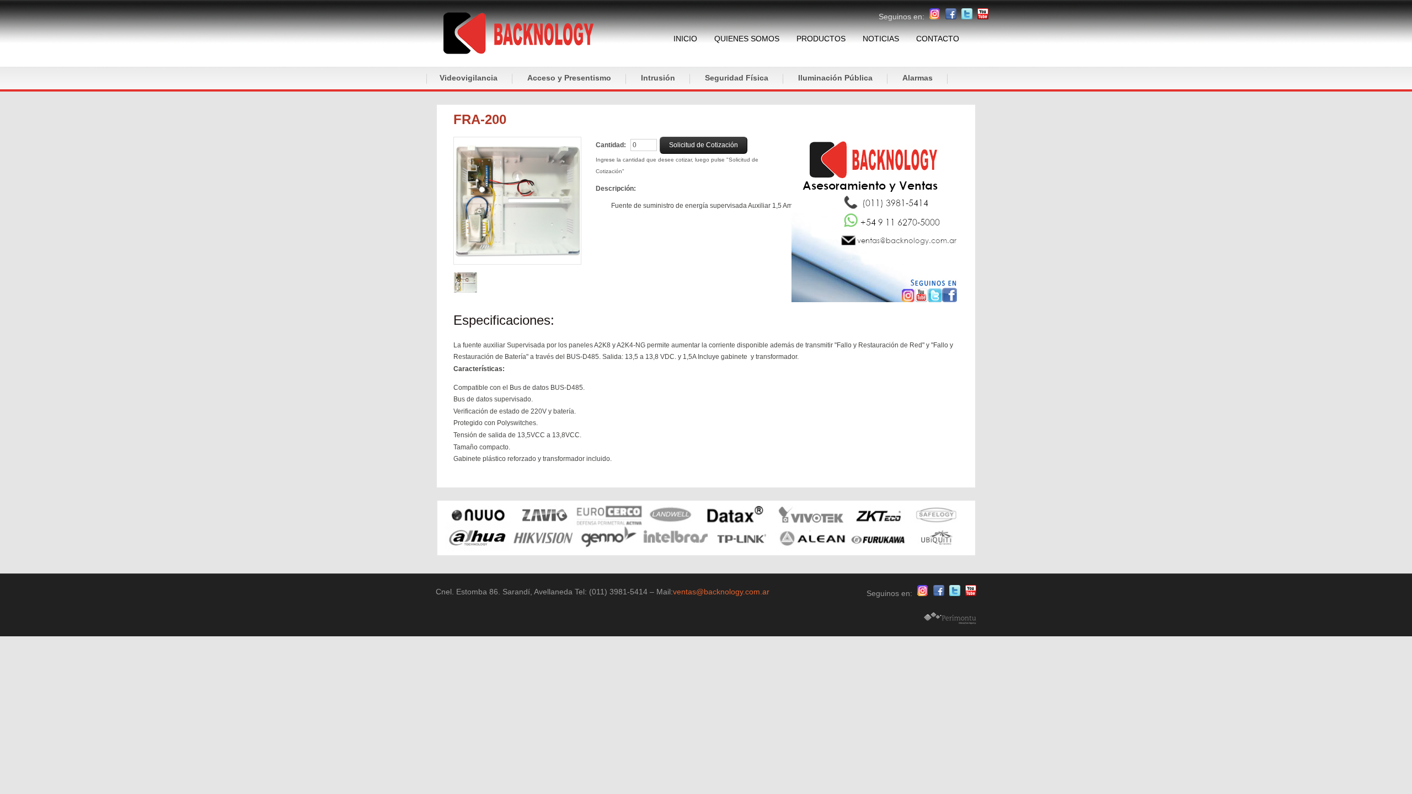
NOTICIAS (881, 38)
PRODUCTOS (821, 38)
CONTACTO (937, 38)
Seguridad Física (736, 77)
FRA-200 (479, 119)
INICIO (685, 38)
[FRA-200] (517, 200)
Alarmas (917, 77)
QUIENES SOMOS (746, 38)
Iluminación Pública (835, 77)
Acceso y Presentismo (569, 77)
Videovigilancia (469, 77)
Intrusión (658, 77)
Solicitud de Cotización (703, 145)
